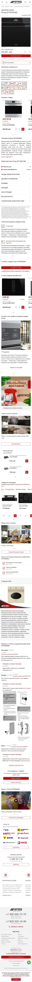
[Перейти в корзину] (30, 2)
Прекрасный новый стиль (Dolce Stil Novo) (15, 484)
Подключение (5, 936)
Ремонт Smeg (5, 940)
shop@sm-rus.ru (16, 950)
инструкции (27, 688)
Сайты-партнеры (22, 943)
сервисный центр (25, 760)
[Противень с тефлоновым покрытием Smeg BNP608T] (6, 457)
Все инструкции (9, 62)
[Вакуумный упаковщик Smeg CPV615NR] (9, 498)
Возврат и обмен (6, 942)
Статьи (3, 943)
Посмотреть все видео (16, 817)
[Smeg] (16, 2)
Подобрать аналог (16, 56)
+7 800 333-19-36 (16, 921)
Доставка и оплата (6, 934)
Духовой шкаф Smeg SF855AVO (9, 654)
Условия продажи (16, 963)
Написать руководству (16, 957)
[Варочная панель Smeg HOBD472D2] (13, 287)
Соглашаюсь (16, 979)
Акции (19, 934)
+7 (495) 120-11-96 (16, 859)
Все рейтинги (16, 444)
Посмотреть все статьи (16, 552)
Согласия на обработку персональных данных (20, 976)
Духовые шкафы (21, 489)
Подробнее (16, 847)
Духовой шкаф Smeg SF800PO (20, 746)
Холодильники (9, 489)
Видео (20, 940)
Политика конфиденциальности (16, 961)
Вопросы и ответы (23, 938)
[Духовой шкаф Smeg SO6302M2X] (13, 109)
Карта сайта (16, 965)
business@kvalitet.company (16, 953)
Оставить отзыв (16, 267)
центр (10, 670)
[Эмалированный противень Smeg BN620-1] (6, 468)
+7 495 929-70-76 (16, 914)
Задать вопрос (16, 778)
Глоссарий (21, 936)
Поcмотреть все (16, 782)
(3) (23, 299)
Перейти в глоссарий (16, 367)
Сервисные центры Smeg (8, 938)
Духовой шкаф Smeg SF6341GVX (21, 676)
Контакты (20, 942)
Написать (16, 864)
